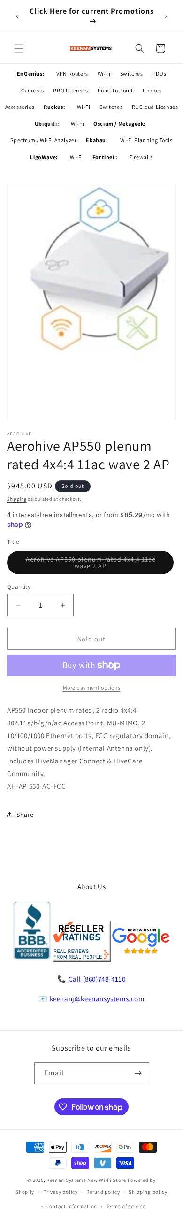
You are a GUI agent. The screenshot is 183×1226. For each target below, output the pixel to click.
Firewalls (140, 156)
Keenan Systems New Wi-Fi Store (86, 1180)
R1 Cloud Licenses (155, 106)
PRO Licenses (70, 90)
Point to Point (115, 90)
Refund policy (103, 1191)
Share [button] (25, 814)
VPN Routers (72, 73)
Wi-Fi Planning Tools (146, 140)
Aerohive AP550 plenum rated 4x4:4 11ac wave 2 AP (90, 564)
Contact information (71, 1206)
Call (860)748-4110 (97, 979)
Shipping (17, 499)
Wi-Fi (104, 73)
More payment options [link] (92, 687)
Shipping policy (148, 1191)
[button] (18, 48)
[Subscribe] (138, 1073)
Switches (131, 73)
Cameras (32, 90)
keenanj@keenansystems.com (97, 998)
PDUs (159, 73)
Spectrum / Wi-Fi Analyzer (43, 140)
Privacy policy (60, 1191)
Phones (152, 90)
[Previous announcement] (17, 16)
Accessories (20, 106)
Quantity (18, 587)
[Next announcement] (165, 16)
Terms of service (125, 1206)
